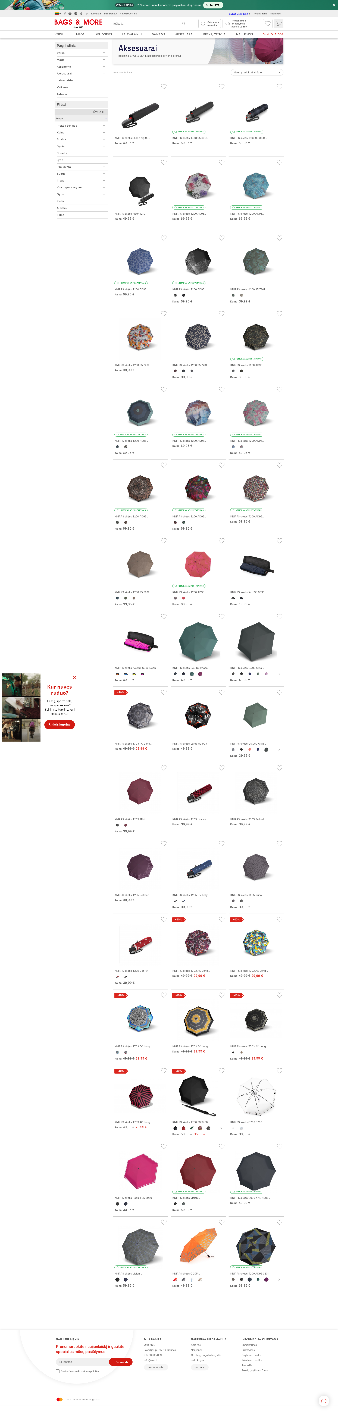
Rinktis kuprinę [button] (59, 724)
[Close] (74, 677)
